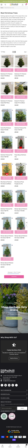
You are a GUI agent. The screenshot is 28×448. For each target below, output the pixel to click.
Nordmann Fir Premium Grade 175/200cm (6, 74)
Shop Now (14, 318)
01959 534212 (6, 379)
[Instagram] (5, 385)
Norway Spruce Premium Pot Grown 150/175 (7, 236)
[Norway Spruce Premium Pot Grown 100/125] (7, 250)
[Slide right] (25, 351)
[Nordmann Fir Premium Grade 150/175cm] (7, 88)
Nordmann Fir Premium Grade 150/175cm (6, 101)
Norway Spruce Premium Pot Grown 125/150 (21, 236)
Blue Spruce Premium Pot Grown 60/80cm (6, 182)
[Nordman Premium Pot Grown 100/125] (7, 142)
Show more (14, 276)
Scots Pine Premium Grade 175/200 (6, 128)
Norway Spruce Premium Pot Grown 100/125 (7, 263)
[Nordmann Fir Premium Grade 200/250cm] (21, 61)
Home (2, 7)
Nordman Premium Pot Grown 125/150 (20, 128)
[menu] (1, 4)
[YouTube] (12, 385)
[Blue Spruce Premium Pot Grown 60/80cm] (7, 169)
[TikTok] (9, 385)
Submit (22, 408)
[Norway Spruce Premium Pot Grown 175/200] (21, 196)
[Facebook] (2, 385)
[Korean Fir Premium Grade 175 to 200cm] (21, 88)
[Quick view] (12, 56)
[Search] (5, 4)
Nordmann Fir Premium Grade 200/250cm (20, 74)
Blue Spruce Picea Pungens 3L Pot (19, 182)
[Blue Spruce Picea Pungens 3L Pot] (21, 169)
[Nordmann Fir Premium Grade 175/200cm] (7, 61)
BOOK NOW (22, 1)
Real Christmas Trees (9, 7)
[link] (10, 446)
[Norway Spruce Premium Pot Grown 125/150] (21, 223)
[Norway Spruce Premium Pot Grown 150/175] (7, 223)
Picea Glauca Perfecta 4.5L (20, 155)
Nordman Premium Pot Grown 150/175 (6, 209)
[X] (16, 385)
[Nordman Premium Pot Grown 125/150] (21, 115)
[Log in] (22, 4)
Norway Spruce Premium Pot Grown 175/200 (21, 209)
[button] (13, 52)
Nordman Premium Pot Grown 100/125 (6, 155)
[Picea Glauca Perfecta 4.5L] (21, 142)
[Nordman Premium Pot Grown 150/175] (7, 196)
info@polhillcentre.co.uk (9, 380)
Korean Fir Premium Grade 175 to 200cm (20, 101)
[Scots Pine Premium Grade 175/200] (7, 115)
